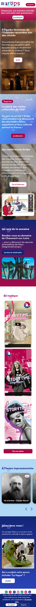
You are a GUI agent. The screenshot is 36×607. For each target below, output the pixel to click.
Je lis (18, 60)
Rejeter (24, 605)
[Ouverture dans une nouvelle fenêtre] (10, 592)
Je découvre (18, 136)
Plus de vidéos (18, 451)
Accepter (11, 605)
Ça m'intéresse (18, 184)
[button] (2, 3)
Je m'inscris (18, 17)
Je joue (8, 580)
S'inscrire (30, 5)
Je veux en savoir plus (13, 252)
